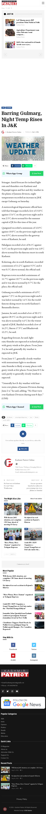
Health (3, 730)
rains (31, 417)
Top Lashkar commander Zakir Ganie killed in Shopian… (28, 33)
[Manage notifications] (5, 809)
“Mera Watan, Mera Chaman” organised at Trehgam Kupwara (27, 785)
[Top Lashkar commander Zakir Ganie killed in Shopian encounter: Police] (10, 34)
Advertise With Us (7, 752)
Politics (3, 727)
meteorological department (21, 417)
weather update (6, 420)
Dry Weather (10, 417)
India (2, 721)
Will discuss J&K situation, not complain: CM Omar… (27, 768)
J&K (3, 107)
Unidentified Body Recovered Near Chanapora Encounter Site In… (28, 44)
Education (4, 736)
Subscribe (24, 449)
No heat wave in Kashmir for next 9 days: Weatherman (12, 485)
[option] (23, 35)
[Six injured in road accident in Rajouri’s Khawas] (33, 509)
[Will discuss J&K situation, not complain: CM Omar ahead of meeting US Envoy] (13, 509)
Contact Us (5, 758)
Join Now (37, 173)
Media (3, 733)
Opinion (4, 724)
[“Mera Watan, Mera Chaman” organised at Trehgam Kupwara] (13, 534)
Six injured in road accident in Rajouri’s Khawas (26, 776)
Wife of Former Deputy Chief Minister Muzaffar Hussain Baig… (27, 22)
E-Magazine (5, 746)
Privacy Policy (22, 799)
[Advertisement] (23, 81)
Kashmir (8, 107)
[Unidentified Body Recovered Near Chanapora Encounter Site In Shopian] (10, 44)
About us (4, 749)
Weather (37, 417)
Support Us (5, 755)
